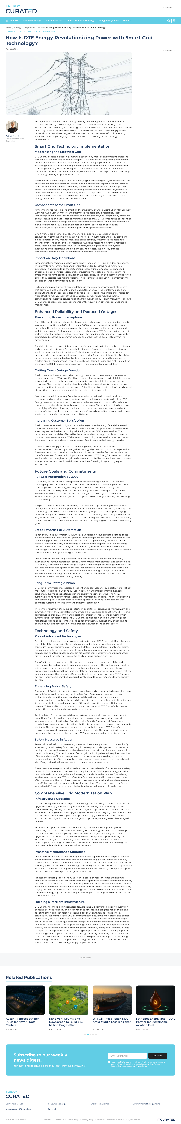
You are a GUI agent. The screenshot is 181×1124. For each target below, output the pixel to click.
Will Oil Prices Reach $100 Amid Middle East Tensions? (112, 1020)
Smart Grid (13, 32)
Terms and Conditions (106, 1120)
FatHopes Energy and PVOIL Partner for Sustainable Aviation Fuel (155, 1022)
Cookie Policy (73, 1120)
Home (9, 27)
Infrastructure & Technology (81, 20)
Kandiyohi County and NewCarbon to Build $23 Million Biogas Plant (66, 1022)
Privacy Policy (87, 1120)
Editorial (127, 20)
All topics (13, 20)
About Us (47, 1120)
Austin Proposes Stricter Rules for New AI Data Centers (22, 1022)
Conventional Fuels (54, 20)
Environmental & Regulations (146, 1104)
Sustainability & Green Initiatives (39, 32)
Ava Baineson (12, 136)
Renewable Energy (32, 20)
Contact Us (59, 1120)
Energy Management (108, 20)
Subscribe (157, 1056)
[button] (85, 1034)
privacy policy (141, 1066)
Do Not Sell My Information (129, 1120)
